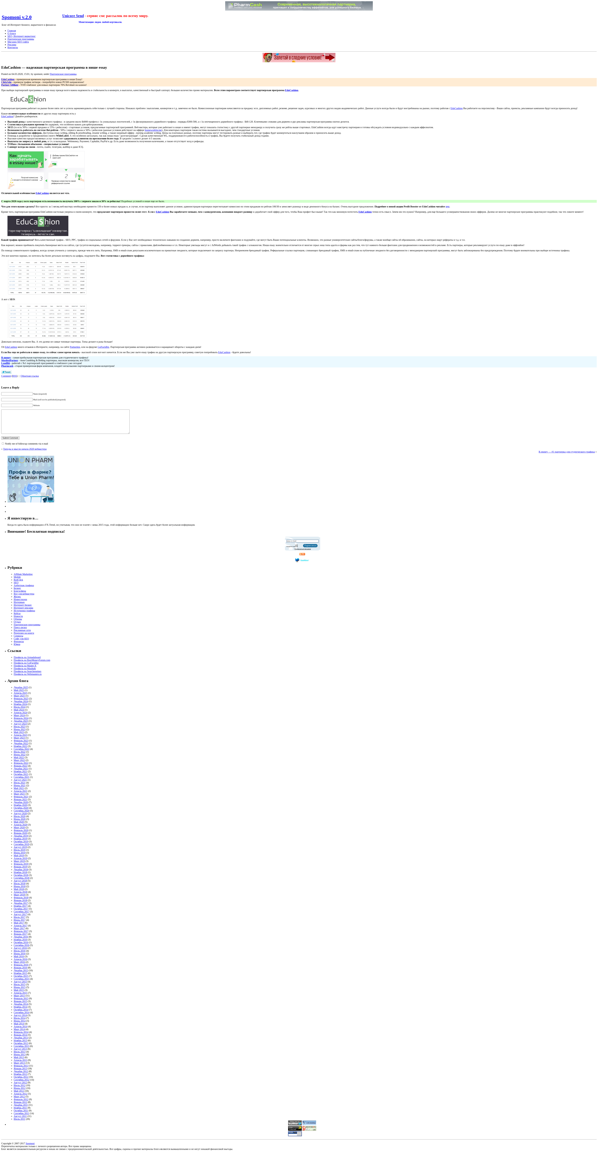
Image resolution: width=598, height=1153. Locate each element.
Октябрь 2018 (21, 875)
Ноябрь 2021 (20, 771)
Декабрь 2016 (21, 936)
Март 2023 (19, 737)
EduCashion (457, 108)
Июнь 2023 (20, 729)
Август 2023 (20, 723)
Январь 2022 (20, 766)
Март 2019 (19, 861)
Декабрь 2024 (21, 701)
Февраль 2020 (21, 830)
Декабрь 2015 (21, 970)
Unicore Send (73, 16)
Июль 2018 (19, 883)
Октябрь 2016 (21, 942)
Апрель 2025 (20, 693)
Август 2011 (20, 1116)
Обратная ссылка (30, 376)
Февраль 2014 (21, 1032)
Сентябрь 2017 (21, 911)
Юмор (17, 644)
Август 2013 (20, 1049)
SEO (16, 582)
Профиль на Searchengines (27, 671)
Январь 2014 (20, 1035)
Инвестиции (20, 599)
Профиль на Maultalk (25, 668)
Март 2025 (19, 695)
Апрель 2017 (20, 925)
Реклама (11, 44)
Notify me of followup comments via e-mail (26, 443)
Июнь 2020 (20, 819)
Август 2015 (20, 981)
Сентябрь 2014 (21, 1012)
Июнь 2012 (20, 1088)
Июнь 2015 (20, 987)
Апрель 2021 (20, 791)
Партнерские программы (20, 39)
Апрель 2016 (20, 959)
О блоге (11, 33)
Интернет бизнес (23, 605)
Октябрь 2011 (21, 1110)
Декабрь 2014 (21, 1004)
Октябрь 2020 (21, 808)
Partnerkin (75, 347)
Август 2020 (20, 813)
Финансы (19, 641)
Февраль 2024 (21, 718)
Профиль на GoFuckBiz (26, 663)
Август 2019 (20, 847)
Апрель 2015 (20, 993)
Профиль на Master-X (25, 665)
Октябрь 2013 (21, 1043)
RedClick (18, 579)
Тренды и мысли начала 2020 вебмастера (25, 449)
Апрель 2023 (20, 735)
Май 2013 (19, 1057)
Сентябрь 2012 (21, 1079)
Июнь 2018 (20, 886)
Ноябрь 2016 (20, 939)
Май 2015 (19, 990)
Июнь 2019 (20, 852)
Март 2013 (19, 1063)
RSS (14, 376)
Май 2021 (19, 788)
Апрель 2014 (20, 1026)
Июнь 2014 (20, 1021)
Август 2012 (20, 1082)
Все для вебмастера (24, 593)
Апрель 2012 (20, 1093)
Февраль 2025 (21, 698)
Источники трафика (24, 610)
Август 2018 (20, 880)
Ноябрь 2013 (20, 1040)
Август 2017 (20, 914)
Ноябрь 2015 (20, 973)
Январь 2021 (20, 799)
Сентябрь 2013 (21, 1046)
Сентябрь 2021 (21, 777)
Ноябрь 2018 (20, 872)
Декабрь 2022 (21, 743)
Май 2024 (19, 709)
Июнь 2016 (20, 953)
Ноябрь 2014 (20, 1007)
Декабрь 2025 (21, 687)
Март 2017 (19, 928)
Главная (11, 30)
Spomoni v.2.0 (17, 17)
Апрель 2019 (20, 858)
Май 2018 (19, 889)
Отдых (17, 621)
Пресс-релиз (20, 627)
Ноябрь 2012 (20, 1074)
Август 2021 (20, 780)
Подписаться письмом (302, 549)
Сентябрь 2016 (21, 945)
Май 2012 (19, 1091)
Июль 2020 (19, 816)
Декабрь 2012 (21, 1071)
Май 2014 (19, 1023)
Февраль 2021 (21, 796)
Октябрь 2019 (21, 841)
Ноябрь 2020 (20, 805)
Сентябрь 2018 (21, 878)
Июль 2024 (19, 707)
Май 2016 (19, 956)
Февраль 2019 (21, 864)
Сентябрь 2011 (21, 1113)
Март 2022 (19, 760)
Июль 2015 (19, 984)
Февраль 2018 (21, 897)
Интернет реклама (23, 607)
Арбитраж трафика (24, 585)
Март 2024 (19, 715)
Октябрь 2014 (21, 1009)
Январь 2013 (20, 1068)
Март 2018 (19, 894)
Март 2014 (19, 1029)
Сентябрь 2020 (21, 810)
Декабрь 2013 (21, 1037)
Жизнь (17, 596)
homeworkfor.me (153, 130)
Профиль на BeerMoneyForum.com (32, 660)
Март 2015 (19, 995)
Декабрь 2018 (21, 869)
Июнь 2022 (20, 754)
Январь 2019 (20, 866)
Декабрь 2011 (21, 1105)
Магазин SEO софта (18, 41)
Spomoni (30, 1143)
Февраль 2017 (21, 931)
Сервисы (18, 636)
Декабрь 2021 (21, 768)
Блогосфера (20, 591)
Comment (6, 376)
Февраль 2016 (21, 965)
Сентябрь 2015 (21, 979)
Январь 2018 (20, 900)
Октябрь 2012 (21, 1077)
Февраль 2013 (21, 1065)
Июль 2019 (19, 850)
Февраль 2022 (21, 763)
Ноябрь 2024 (20, 704)
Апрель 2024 (20, 712)
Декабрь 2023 (21, 721)
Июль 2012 (19, 1085)
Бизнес (17, 588)
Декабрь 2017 (21, 903)
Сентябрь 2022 (21, 749)
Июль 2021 (19, 782)
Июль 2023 (19, 726)
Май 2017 (19, 922)
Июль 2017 (19, 917)
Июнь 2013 (20, 1054)
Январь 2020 (20, 833)
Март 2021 (19, 794)
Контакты (12, 47)
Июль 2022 (19, 752)
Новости (18, 616)
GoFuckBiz (103, 347)
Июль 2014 (19, 1018)
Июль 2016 (19, 950)
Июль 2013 (19, 1051)
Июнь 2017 (20, 920)
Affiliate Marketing (23, 574)
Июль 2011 (19, 1119)
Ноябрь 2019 (20, 838)
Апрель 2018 (20, 892)
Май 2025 (19, 690)
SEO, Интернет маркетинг (21, 36)
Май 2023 (19, 732)
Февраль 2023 (21, 740)
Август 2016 (20, 948)
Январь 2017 (20, 934)
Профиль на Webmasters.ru (28, 674)
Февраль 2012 (21, 1099)
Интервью (19, 602)
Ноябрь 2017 (20, 906)
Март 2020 (19, 827)
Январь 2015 (20, 1001)
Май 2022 (19, 757)
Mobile (17, 577)
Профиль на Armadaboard (27, 657)
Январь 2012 (20, 1102)
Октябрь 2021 (21, 774)
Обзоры (18, 619)
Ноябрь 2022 (20, 746)
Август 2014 (20, 1015)
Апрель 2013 (20, 1060)
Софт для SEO (21, 638)
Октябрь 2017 (21, 908)
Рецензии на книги (24, 633)
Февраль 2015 (21, 998)
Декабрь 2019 (21, 836)
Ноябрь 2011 (20, 1107)
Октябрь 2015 (21, 976)
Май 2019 (19, 855)
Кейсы (17, 613)
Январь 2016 (20, 967)
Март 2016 (19, 962)
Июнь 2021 (20, 785)
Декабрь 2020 (21, 802)
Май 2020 (19, 822)
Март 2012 (19, 1096)
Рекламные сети (22, 630)
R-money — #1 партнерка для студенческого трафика (567, 451)
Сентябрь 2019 (21, 844)
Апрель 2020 (20, 824)
